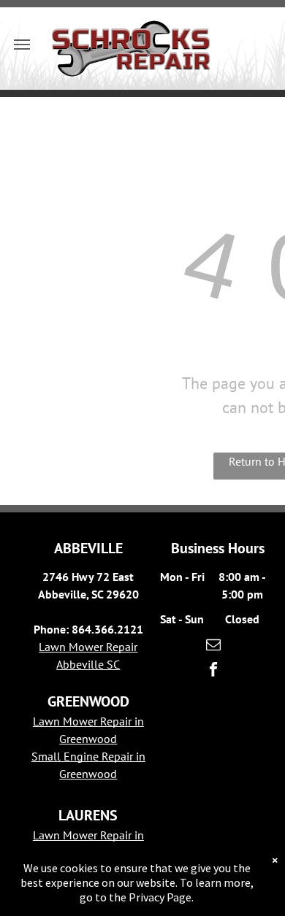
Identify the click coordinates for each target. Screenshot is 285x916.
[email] (213, 646)
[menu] (22, 44)
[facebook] (213, 670)
